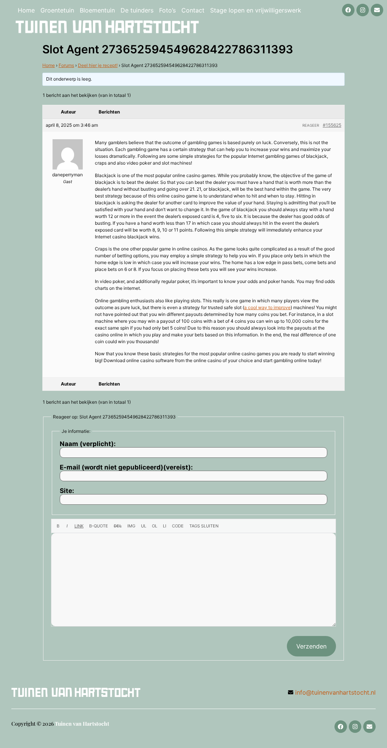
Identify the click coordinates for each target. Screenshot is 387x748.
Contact (192, 10)
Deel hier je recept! (98, 65)
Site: (67, 491)
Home (26, 10)
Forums (66, 65)
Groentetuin (57, 10)
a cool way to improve (267, 307)
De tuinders (137, 10)
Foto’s (167, 10)
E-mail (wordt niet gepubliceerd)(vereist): (126, 467)
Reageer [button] (310, 125)
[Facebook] (348, 10)
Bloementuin (97, 10)
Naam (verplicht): (88, 444)
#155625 (332, 125)
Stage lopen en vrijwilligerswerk (255, 10)
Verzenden (311, 646)
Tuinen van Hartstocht (82, 723)
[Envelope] (377, 10)
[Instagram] (362, 10)
